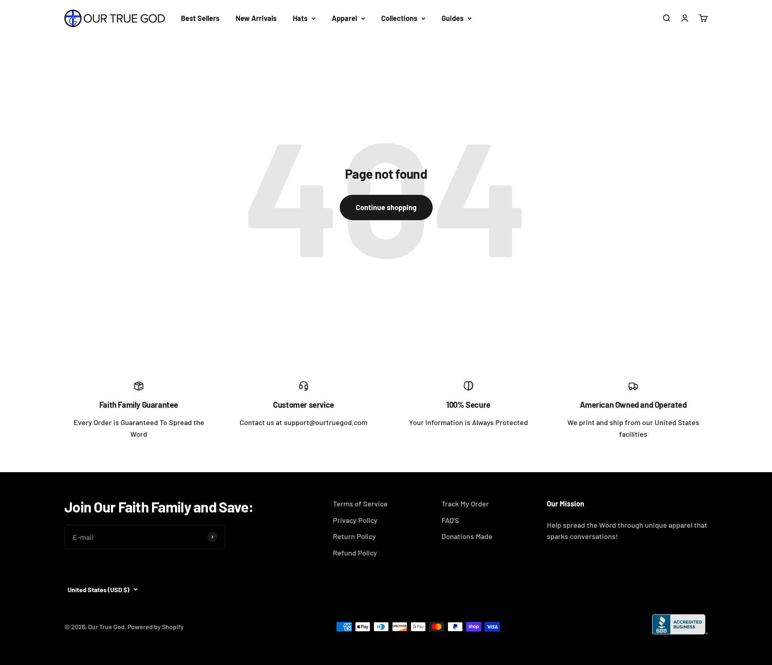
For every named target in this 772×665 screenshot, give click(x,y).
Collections (399, 18)
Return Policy (354, 536)
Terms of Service (360, 503)
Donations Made (467, 536)
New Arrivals (256, 18)
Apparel (344, 18)
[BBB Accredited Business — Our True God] (680, 624)
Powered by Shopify (155, 626)
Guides (452, 18)
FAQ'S (450, 520)
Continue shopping (386, 207)
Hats (300, 18)
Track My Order (465, 503)
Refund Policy (355, 552)
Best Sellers (200, 18)
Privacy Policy (355, 520)
